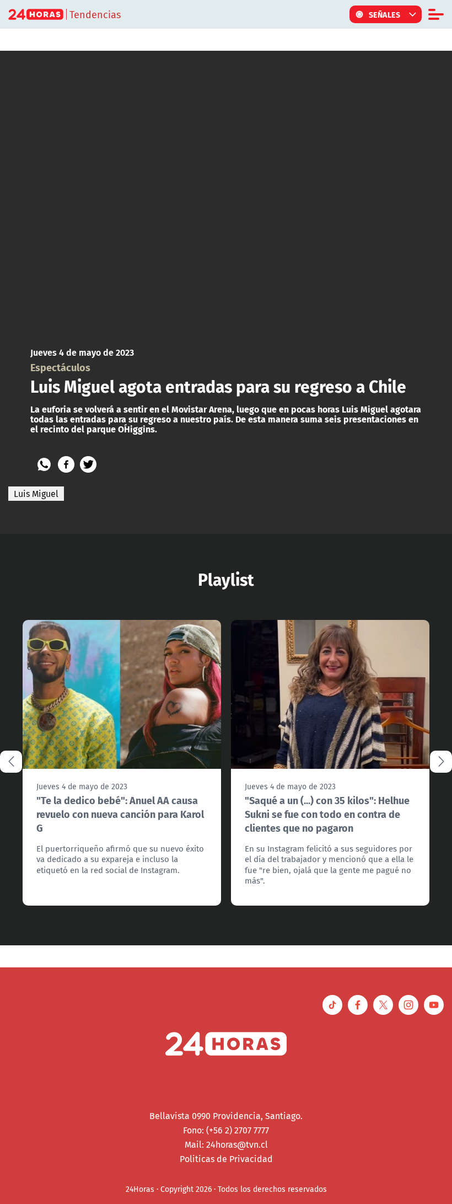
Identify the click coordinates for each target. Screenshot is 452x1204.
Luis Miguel (36, 493)
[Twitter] (88, 464)
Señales (385, 14)
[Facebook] (66, 464)
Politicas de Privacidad (226, 1158)
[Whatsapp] (44, 464)
